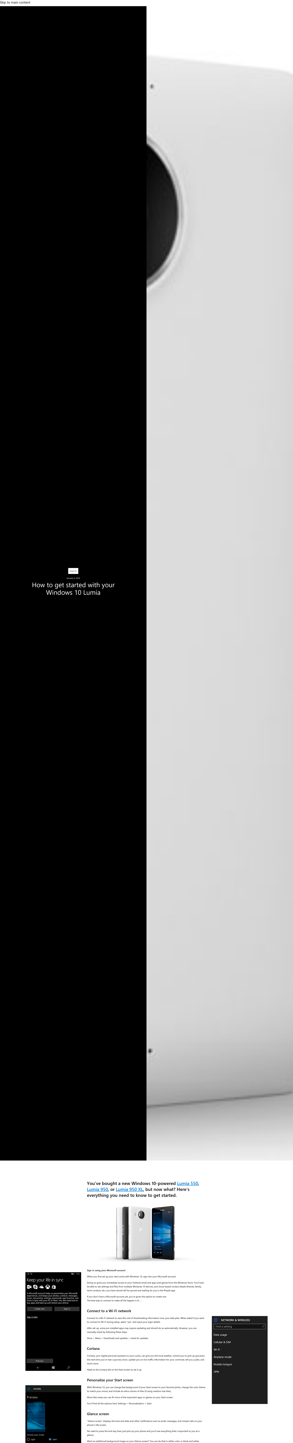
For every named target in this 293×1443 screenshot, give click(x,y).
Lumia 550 (187, 1183)
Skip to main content (15, 2)
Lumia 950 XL (129, 1189)
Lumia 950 (97, 1189)
